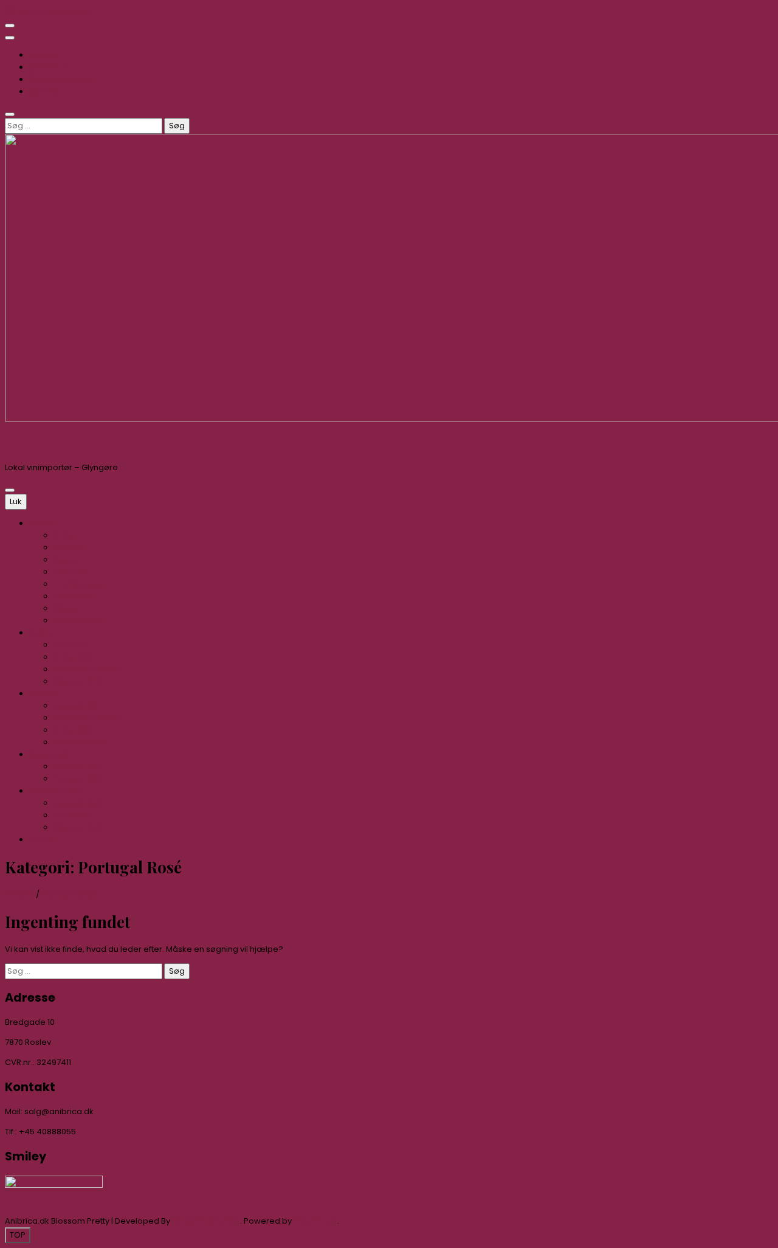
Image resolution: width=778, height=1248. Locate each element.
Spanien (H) (77, 681)
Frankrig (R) (76, 706)
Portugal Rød (79, 620)
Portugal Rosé (81, 742)
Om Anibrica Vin (60, 79)
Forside (43, 55)
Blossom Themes (206, 1221)
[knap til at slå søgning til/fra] (10, 114)
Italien (65, 535)
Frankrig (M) (77, 803)
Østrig (65, 608)
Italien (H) (72, 657)
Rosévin (44, 693)
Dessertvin (50, 754)
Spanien (69, 572)
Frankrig (69, 547)
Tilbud (41, 839)
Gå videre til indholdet (48, 10)
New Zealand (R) (86, 718)
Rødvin (42, 523)
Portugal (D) (77, 779)
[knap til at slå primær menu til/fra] (10, 490)
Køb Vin (44, 91)
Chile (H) (70, 645)
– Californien (78, 584)
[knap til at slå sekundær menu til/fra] (10, 25)
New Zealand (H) (87, 669)
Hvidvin (43, 633)
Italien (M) (73, 815)
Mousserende (56, 791)
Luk (16, 501)
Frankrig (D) (76, 766)
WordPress (315, 1221)
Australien (73, 596)
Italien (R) (72, 730)
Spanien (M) (77, 827)
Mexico (67, 560)
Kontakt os (50, 67)
